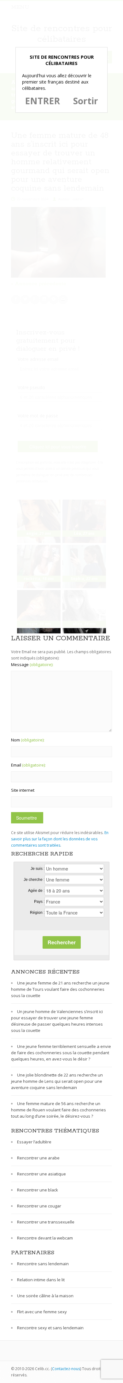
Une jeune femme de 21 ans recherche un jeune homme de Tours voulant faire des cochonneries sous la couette (60, 989)
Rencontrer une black (37, 1190)
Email (28, 765)
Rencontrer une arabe (38, 1158)
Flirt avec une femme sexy (42, 1312)
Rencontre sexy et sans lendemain (50, 1328)
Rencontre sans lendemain (43, 1263)
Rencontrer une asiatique (41, 1174)
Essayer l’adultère (34, 1142)
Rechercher (62, 942)
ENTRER (42, 101)
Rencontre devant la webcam (45, 1238)
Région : (37, 912)
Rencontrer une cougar (39, 1206)
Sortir (85, 101)
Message (32, 664)
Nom (27, 740)
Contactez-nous (66, 1368)
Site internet (22, 790)
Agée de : (36, 890)
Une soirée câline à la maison (45, 1296)
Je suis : (37, 868)
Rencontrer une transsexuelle (45, 1222)
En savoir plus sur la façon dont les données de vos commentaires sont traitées (59, 839)
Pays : (39, 901)
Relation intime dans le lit (41, 1280)
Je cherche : (34, 879)
